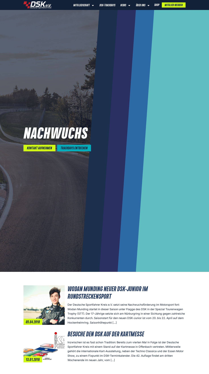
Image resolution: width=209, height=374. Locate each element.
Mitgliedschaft (81, 5)
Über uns (140, 5)
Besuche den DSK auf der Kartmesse (106, 334)
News (123, 5)
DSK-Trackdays (107, 5)
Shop (156, 5)
